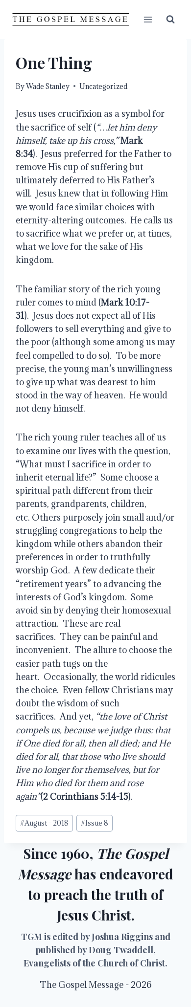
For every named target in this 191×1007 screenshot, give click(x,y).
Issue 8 (94, 823)
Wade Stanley (48, 86)
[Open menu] (148, 19)
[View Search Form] (170, 19)
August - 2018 (44, 823)
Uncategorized (103, 86)
